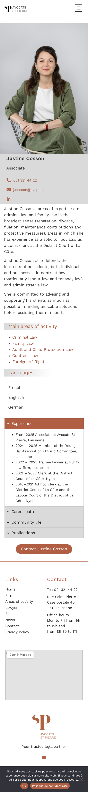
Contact (12, 626)
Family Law (23, 343)
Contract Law (25, 355)
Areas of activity (19, 601)
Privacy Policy (17, 632)
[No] (81, 779)
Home (10, 589)
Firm (9, 595)
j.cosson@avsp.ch (28, 189)
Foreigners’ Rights (29, 361)
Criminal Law (24, 337)
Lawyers (12, 607)
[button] (78, 8)
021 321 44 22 (25, 180)
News (10, 620)
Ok (24, 786)
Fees (9, 613)
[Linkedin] (44, 757)
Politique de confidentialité (50, 786)
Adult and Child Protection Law (42, 349)
